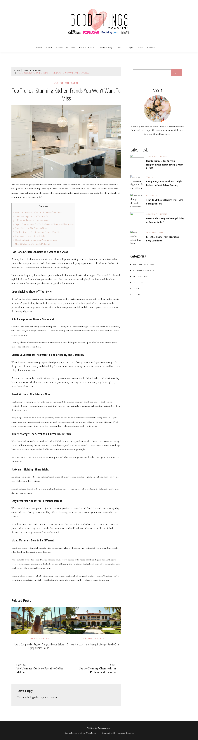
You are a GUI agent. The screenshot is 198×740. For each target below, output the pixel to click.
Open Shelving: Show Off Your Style (30, 216)
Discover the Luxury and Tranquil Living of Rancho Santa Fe (93, 646)
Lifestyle (129, 47)
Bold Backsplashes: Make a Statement (31, 220)
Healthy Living (105, 47)
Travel (140, 47)
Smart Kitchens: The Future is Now (30, 228)
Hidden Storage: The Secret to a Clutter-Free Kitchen (38, 232)
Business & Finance (143, 270)
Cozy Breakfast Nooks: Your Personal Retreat (35, 239)
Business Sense (86, 47)
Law (119, 47)
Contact (151, 47)
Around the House (65, 47)
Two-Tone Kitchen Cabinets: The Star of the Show (37, 212)
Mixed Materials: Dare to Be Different (31, 243)
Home (39, 47)
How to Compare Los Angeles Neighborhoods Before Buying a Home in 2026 (38, 646)
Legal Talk (139, 282)
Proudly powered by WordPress (81, 732)
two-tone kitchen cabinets (48, 259)
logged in (34, 697)
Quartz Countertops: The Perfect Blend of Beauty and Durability (43, 224)
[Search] (176, 72)
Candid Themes (125, 732)
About (49, 47)
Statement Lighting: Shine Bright (29, 236)
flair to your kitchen (21, 492)
